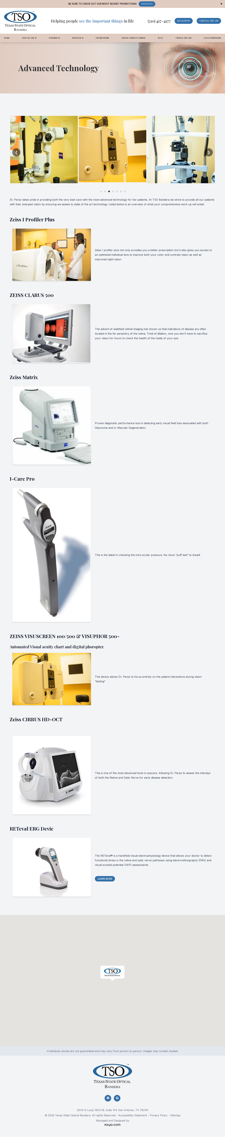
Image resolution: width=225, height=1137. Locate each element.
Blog (160, 38)
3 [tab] (109, 191)
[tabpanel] (44, 149)
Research (147, 4)
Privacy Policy (159, 1115)
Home (7, 38)
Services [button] (76, 38)
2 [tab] (105, 191)
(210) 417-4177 (159, 20)
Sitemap (175, 1115)
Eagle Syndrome (212, 38)
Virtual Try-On (183, 38)
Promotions (102, 38)
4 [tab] (113, 191)
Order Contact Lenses (133, 38)
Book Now (183, 20)
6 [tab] (121, 191)
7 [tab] (125, 191)
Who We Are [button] (28, 38)
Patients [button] (53, 38)
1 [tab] (101, 191)
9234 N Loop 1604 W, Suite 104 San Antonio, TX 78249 (112, 1110)
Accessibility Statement (132, 1115)
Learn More (105, 878)
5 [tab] (117, 191)
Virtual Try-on (208, 20)
